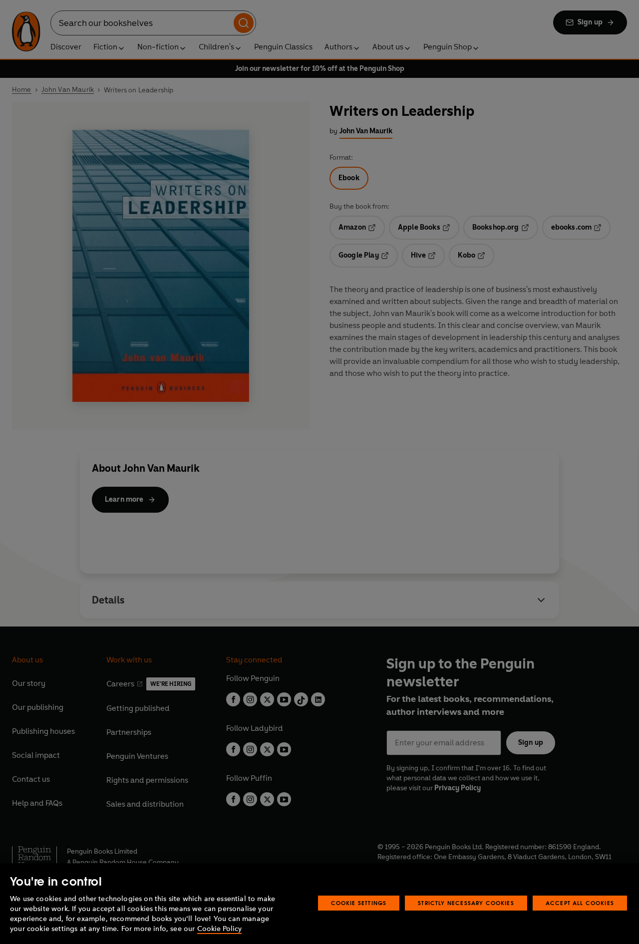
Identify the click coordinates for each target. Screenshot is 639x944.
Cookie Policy (219, 929)
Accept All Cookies (580, 903)
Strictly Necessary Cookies (466, 903)
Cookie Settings (359, 903)
